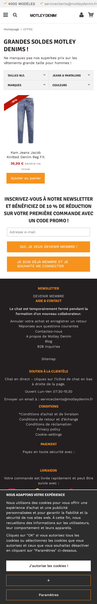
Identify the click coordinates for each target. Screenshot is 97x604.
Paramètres (48, 595)
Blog (48, 341)
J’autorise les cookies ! (48, 566)
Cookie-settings (48, 434)
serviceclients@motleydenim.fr (71, 4)
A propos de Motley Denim (48, 336)
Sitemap (49, 359)
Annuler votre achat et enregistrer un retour (48, 321)
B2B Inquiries (48, 346)
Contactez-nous (48, 331)
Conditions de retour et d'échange (48, 419)
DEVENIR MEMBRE (48, 296)
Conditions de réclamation (48, 424)
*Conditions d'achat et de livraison (49, 414)
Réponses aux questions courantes (48, 326)
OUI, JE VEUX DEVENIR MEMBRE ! (48, 247)
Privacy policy (48, 429)
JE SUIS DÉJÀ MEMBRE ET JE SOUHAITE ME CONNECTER (42, 264)
